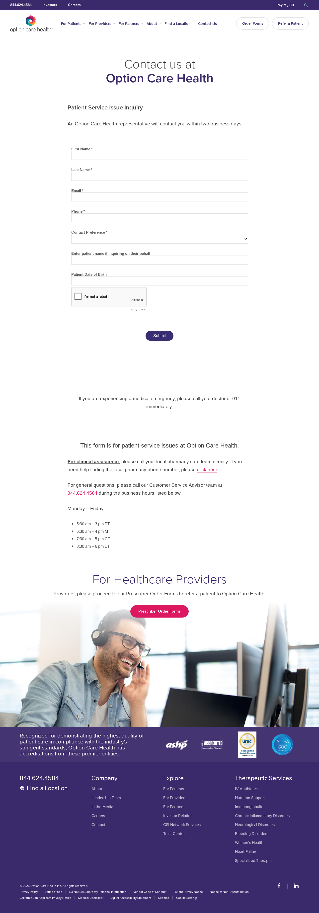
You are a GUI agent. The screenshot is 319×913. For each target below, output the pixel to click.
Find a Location (177, 23)
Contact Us (207, 23)
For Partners (129, 23)
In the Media (102, 807)
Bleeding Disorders (251, 833)
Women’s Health (249, 842)
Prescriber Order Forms (159, 611)
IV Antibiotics (246, 789)
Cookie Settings (187, 898)
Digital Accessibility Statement (130, 898)
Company (104, 778)
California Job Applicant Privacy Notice (45, 898)
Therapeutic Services (263, 778)
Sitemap (163, 898)
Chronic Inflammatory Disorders (262, 816)
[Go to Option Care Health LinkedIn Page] (293, 886)
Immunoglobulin (249, 807)
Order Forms (252, 23)
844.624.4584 (21, 5)
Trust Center (174, 833)
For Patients (71, 23)
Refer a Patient (290, 23)
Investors (50, 5)
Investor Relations (178, 816)
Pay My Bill (285, 5)
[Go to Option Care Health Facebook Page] (281, 886)
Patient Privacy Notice (188, 892)
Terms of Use (53, 892)
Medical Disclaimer (90, 898)
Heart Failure (246, 851)
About (152, 23)
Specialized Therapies (254, 860)
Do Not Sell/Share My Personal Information (97, 892)
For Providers (100, 23)
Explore (173, 778)
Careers (74, 5)
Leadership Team (106, 798)
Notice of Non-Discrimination (229, 892)
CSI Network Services (182, 824)
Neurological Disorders (255, 824)
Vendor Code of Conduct (149, 892)
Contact (98, 824)
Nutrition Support (250, 798)
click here (207, 469)
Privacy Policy (29, 892)
